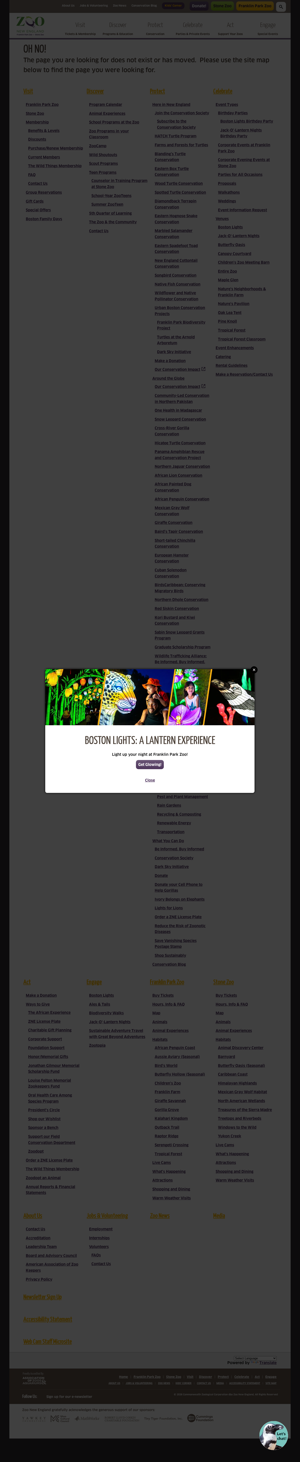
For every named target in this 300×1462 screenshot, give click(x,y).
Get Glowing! (149, 764)
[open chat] (273, 1435)
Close (150, 780)
